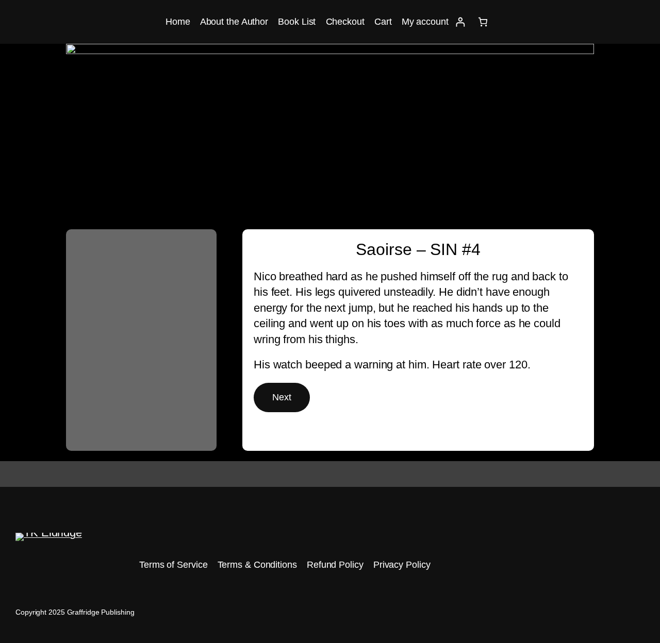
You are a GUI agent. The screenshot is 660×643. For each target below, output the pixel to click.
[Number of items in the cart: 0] (482, 21)
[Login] (460, 21)
